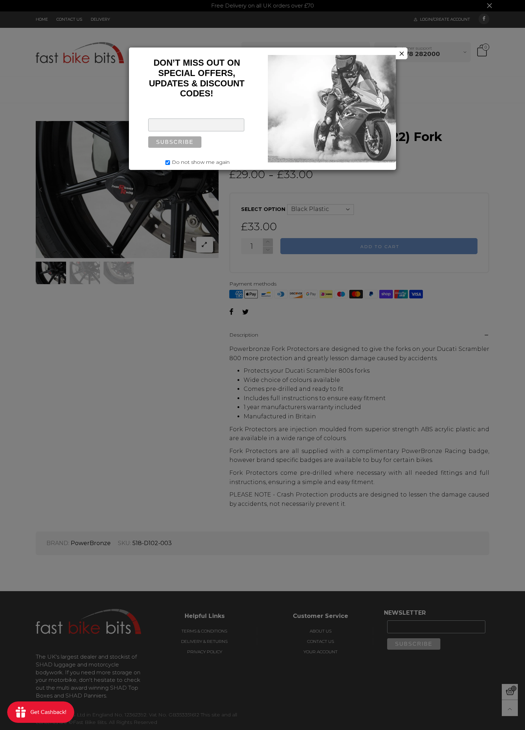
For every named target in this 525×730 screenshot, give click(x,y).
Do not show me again (201, 162)
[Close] (402, 53)
